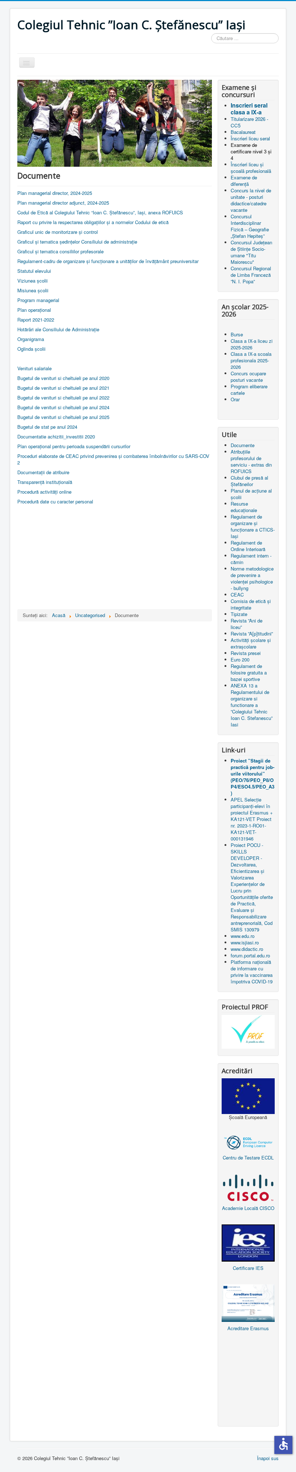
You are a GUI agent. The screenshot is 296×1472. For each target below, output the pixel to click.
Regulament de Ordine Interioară (248, 545)
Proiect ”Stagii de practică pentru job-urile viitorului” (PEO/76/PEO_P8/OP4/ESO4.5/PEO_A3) (252, 776)
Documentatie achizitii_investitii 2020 (56, 436)
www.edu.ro (242, 935)
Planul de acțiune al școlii (251, 494)
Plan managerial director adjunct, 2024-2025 (63, 202)
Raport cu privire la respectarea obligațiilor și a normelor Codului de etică (93, 222)
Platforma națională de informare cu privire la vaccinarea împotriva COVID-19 (252, 971)
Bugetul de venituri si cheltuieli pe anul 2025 (63, 417)
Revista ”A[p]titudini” (252, 633)
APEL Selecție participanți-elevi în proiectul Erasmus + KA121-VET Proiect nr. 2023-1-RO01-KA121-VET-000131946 (252, 819)
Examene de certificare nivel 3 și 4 (251, 151)
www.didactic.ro (247, 948)
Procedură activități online (44, 491)
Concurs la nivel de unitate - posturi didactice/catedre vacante (251, 200)
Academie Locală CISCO (248, 1208)
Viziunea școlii (32, 280)
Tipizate (239, 614)
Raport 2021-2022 (35, 319)
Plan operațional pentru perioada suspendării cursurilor (73, 446)
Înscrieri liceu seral (250, 138)
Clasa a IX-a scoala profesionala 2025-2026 (251, 360)
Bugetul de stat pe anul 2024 (47, 426)
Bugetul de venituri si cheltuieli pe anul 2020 (63, 378)
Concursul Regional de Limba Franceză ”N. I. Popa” (251, 275)
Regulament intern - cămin (251, 558)
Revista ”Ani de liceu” (246, 623)
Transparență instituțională (44, 482)
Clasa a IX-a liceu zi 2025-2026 (252, 344)
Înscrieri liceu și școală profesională (251, 167)
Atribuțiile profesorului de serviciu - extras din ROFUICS (251, 461)
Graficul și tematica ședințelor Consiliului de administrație (77, 241)
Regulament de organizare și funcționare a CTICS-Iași (253, 526)
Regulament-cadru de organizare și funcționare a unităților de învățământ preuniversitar (108, 261)
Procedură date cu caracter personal (55, 501)
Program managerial (38, 300)
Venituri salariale (34, 368)
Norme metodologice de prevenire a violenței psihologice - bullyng (252, 578)
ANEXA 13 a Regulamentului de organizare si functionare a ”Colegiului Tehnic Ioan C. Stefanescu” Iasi (252, 705)
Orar (235, 399)
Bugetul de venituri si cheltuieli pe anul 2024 (63, 407)
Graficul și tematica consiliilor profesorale (60, 251)
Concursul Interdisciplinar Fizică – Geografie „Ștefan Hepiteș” (250, 226)
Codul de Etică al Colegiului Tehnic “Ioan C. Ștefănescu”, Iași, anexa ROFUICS (100, 212)
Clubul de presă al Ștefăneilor (249, 481)
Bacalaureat (243, 131)
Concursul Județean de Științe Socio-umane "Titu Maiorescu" (251, 252)
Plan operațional (34, 309)
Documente (242, 445)
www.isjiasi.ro (245, 942)
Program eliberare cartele (249, 389)
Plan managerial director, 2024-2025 (54, 192)
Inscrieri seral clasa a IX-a (249, 108)
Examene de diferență (244, 180)
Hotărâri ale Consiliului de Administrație (58, 329)
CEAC (237, 594)
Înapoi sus (268, 1458)
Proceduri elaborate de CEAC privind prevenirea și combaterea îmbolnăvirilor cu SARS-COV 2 (113, 459)
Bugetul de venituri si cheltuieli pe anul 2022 (63, 397)
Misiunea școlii (32, 290)
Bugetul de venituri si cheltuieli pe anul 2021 (63, 387)
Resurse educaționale (244, 507)
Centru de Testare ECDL (248, 1157)
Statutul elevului (34, 270)
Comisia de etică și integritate (251, 604)
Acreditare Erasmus (248, 1328)
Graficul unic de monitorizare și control (57, 231)
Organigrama (30, 339)
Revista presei (246, 653)
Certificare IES (248, 1267)
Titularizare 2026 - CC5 (249, 122)
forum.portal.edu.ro (250, 955)
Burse (237, 334)
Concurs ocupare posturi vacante (248, 376)
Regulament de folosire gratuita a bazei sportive (249, 672)
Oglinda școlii (31, 348)
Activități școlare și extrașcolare (251, 643)
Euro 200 (240, 659)
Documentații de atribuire (43, 472)
